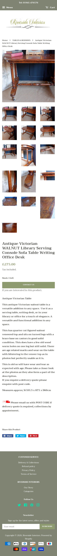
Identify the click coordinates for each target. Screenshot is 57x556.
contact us (28, 284)
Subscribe (47, 526)
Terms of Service (28, 474)
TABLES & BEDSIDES (21, 40)
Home (5, 40)
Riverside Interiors (31, 535)
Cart (52, 7)
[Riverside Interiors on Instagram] (37, 505)
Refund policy (28, 466)
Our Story (28, 487)
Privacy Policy (28, 470)
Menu (9, 7)
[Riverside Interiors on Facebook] (25, 505)
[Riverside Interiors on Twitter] (19, 505)
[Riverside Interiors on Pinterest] (31, 505)
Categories (28, 491)
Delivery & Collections (28, 462)
